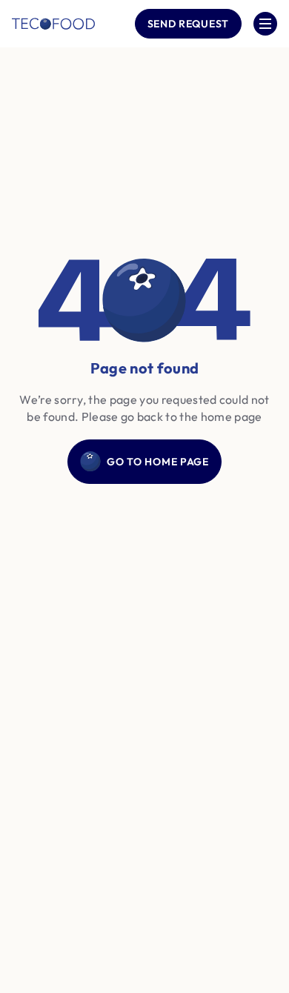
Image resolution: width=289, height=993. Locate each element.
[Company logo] (53, 24)
